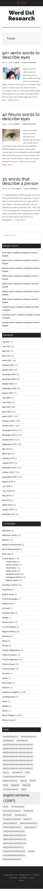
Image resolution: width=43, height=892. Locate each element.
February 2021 (8, 365)
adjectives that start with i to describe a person (17, 748)
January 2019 (7, 463)
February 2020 (8, 421)
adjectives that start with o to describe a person (17, 760)
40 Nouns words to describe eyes (21, 116)
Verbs (4, 701)
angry (6, 772)
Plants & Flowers (9, 655)
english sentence (16, 798)
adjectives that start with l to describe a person (17, 752)
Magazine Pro (24, 875)
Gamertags (28, 811)
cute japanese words (10, 789)
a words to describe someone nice (14, 776)
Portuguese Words (14, 577)
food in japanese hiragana (11, 811)
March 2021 (7, 360)
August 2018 (7, 482)
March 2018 (7, 505)
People (5, 645)
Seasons (6, 687)
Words (5, 711)
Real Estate (7, 683)
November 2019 (9, 435)
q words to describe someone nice (14, 851)
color (26, 785)
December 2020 (9, 374)
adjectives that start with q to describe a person (18, 764)
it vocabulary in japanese (11, 819)
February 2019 (8, 458)
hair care (7, 815)
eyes (5, 807)
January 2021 (7, 370)
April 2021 (6, 356)
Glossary (6, 608)
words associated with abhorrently (14, 855)
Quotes (5, 678)
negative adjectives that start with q (14, 843)
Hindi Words (11, 568)
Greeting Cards (8, 613)
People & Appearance (11, 650)
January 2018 (7, 509)
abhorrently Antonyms (10, 736)
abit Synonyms (22, 740)
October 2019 (8, 440)
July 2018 (6, 486)
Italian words (11, 571)
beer (32, 780)
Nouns (5, 641)
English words (8, 594)
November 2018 (9, 468)
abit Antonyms (8, 740)
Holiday (5, 617)
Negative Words (9, 631)
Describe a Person (10, 585)
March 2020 (7, 416)
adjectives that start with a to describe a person (18, 744)
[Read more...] (13, 100)
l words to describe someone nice (13, 831)
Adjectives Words (9, 535)
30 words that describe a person (20, 181)
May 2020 (6, 407)
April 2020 (6, 412)
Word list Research (21, 15)
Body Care (6, 554)
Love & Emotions (9, 627)
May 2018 (6, 496)
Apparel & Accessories (11, 544)
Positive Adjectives (10, 659)
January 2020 (7, 426)
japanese (27, 819)
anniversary (17, 772)
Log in (31, 878)
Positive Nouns (8, 664)
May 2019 (6, 449)
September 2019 (9, 444)
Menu (23, 3)
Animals (5, 540)
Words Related (8, 715)
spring (31, 851)
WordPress (23, 878)
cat (5, 785)
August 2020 (7, 393)
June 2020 (6, 402)
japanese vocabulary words (12, 827)
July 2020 (6, 398)
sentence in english (10, 692)
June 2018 (6, 491)
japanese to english (10, 823)
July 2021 (6, 342)
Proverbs (6, 673)
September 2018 (9, 477)
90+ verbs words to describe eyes (21, 55)
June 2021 (6, 346)
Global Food (7, 604)
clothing (15, 785)
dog (23, 789)
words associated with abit (12, 859)
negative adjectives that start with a (14, 835)
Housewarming (20, 815)
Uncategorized (8, 697)
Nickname (6, 636)
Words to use (7, 720)
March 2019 (7, 454)
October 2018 (8, 472)
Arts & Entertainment (10, 549)
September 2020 (9, 388)
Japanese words (13, 574)
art (28, 772)
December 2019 (9, 430)
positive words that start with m (13, 847)
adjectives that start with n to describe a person (18, 756)
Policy (21, 880)
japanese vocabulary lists (28, 823)
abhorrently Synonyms (28, 736)
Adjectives (6, 531)
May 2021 (6, 351)
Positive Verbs (8, 669)
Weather (5, 706)
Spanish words (12, 580)
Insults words (8, 622)
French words (11, 562)
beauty (24, 780)
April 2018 (6, 500)
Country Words (8, 558)
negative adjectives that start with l (14, 839)
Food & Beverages (10, 599)
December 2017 (9, 514)
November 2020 (9, 379)
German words (12, 565)
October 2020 (8, 384)
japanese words (30, 827)
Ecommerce (7, 590)
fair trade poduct (18, 807)
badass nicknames (10, 780)
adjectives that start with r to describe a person (17, 768)
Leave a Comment (29, 62)
